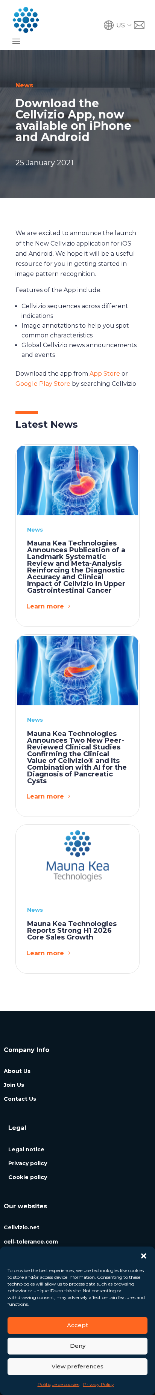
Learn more (45, 606)
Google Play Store (42, 383)
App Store (105, 373)
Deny (77, 1345)
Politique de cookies (58, 1384)
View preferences (77, 1366)
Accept (77, 1325)
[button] (143, 1256)
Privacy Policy (98, 1384)
